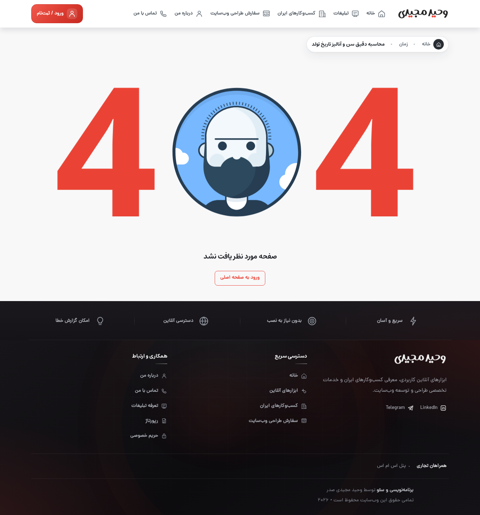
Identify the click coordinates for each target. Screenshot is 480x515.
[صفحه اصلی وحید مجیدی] (423, 14)
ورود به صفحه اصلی (240, 277)
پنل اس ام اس (391, 466)
